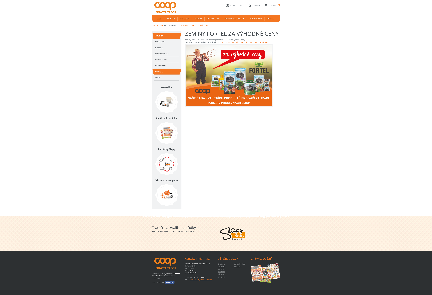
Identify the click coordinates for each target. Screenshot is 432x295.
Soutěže (158, 77)
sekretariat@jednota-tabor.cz (201, 279)
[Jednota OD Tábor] (166, 7)
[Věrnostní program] (166, 195)
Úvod (159, 19)
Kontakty (256, 5)
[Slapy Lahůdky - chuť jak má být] (232, 233)
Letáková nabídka (221, 267)
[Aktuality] (166, 102)
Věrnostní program (237, 5)
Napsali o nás (161, 59)
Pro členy (184, 19)
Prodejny (272, 5)
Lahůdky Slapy (213, 19)
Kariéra (270, 19)
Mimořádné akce (162, 53)
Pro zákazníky (256, 19)
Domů (166, 25)
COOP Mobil (160, 42)
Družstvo (171, 19)
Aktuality (173, 25)
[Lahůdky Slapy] (166, 164)
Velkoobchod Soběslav (234, 19)
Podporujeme (161, 65)
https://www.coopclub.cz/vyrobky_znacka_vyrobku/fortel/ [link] (244, 42)
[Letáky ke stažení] (265, 273)
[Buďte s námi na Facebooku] (169, 282)
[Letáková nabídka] (166, 133)
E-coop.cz (159, 47)
